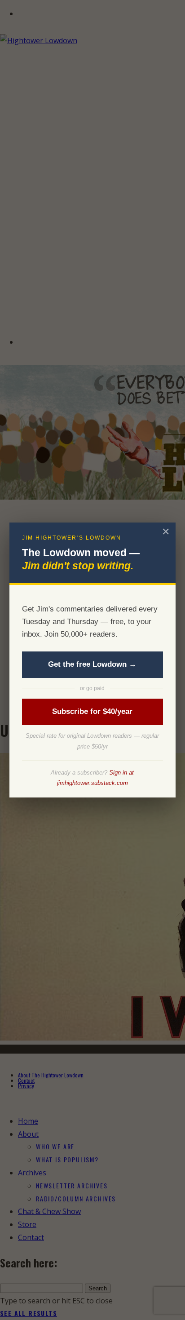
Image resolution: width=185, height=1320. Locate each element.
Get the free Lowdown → (92, 664)
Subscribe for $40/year (92, 711)
